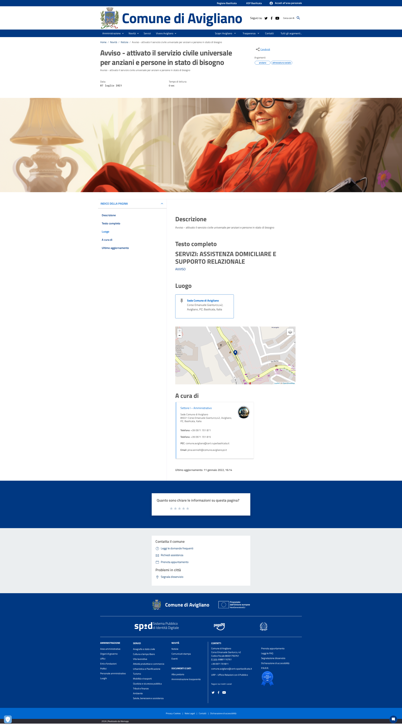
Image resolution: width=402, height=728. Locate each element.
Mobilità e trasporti (142, 678)
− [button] (180, 335)
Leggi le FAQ (267, 653)
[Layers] (290, 331)
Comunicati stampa (181, 654)
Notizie (124, 42)
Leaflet (277, 383)
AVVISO (180, 269)
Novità (113, 42)
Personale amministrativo (113, 673)
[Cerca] (298, 17)
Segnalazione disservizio (273, 658)
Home (103, 42)
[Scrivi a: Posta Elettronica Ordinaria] (234, 671)
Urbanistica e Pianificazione (146, 669)
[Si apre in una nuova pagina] (278, 678)
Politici (103, 668)
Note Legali (190, 713)
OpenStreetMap (289, 383)
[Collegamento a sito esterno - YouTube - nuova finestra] (277, 18)
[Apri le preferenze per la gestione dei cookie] (8, 719)
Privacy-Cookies (173, 713)
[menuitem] (222, 33)
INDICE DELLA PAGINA (114, 203)
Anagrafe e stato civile (144, 649)
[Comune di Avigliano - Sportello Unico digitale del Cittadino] (109, 18)
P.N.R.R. (265, 668)
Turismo (137, 674)
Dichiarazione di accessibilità (275, 663)
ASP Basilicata (254, 3)
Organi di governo (109, 654)
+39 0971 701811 (219, 664)
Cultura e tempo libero (144, 654)
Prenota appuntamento (273, 648)
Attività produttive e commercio (148, 664)
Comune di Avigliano (182, 18)
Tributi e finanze (141, 688)
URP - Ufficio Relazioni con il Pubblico (229, 675)
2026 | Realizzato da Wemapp (115, 721)
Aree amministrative (110, 649)
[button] (285, 3)
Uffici (102, 658)
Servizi (137, 643)
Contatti (216, 643)
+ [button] (180, 331)
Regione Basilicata (227, 3)
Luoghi (103, 678)
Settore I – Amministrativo (196, 408)
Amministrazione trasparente (186, 679)
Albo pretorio (177, 674)
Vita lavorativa (140, 659)
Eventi (174, 658)
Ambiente (138, 693)
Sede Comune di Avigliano (203, 300)
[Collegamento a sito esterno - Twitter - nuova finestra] (266, 18)
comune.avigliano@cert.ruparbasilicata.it (231, 668)
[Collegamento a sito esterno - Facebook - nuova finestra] (271, 18)
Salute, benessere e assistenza (148, 698)
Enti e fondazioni (108, 663)
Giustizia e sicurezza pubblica (147, 683)
